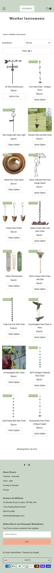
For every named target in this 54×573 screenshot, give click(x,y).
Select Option (40, 99)
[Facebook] (24, 465)
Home (5, 34)
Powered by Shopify (30, 552)
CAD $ (28, 560)
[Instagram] (29, 465)
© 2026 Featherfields (12, 552)
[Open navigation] (4, 9)
